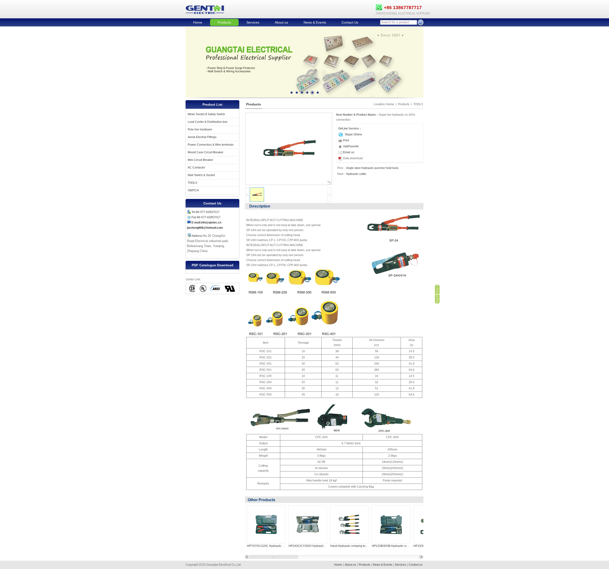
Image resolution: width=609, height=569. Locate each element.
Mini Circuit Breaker (200, 160)
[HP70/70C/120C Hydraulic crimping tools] (266, 524)
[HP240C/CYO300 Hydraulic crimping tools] (307, 524)
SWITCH (193, 190)
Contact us (415, 564)
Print (346, 140)
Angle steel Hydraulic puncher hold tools (372, 168)
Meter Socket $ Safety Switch (206, 114)
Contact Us (350, 22)
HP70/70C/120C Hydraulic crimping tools (266, 546)
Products (224, 22)
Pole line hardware (200, 129)
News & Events (315, 22)
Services (252, 22)
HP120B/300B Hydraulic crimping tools (391, 546)
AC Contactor (196, 167)
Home (197, 22)
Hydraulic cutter (356, 174)
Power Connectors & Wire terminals (211, 144)
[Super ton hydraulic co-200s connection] (288, 148)
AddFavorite (351, 146)
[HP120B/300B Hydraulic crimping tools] (391, 524)
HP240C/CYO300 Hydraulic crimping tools (308, 546)
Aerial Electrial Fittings (202, 137)
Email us (348, 152)
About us (281, 22)
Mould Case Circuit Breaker (205, 152)
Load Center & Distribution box (207, 122)
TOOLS (192, 182)
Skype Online (353, 134)
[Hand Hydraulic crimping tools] (349, 524)
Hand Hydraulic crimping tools (349, 546)
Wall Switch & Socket (201, 175)
